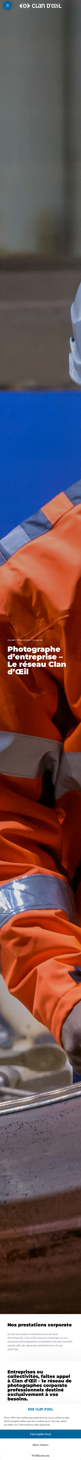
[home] (40, 6)
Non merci (40, 1445)
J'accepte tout (40, 1434)
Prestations (23, 640)
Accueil (11, 640)
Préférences (41, 1455)
